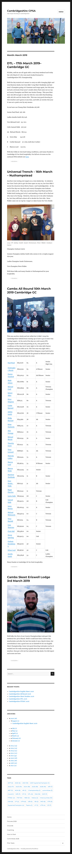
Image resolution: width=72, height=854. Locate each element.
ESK (37, 794)
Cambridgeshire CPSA (21, 10)
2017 (13, 765)
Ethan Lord (12, 550)
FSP (19, 798)
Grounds (10, 826)
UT (36, 805)
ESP (44, 794)
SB (36, 801)
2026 (13, 718)
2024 (13, 748)
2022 (13, 753)
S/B (30, 801)
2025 (13, 746)
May (14, 731)
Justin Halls (12, 496)
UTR (42, 805)
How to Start (11, 834)
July (14, 728)
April (15, 733)
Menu (61, 12)
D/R (18, 794)
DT (24, 794)
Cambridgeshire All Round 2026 (20, 694)
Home (9, 817)
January (16, 741)
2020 (13, 758)
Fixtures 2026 (12, 821)
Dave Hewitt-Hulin (10, 483)
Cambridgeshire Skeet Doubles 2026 (21, 696)
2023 (13, 751)
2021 (13, 756)
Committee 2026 (13, 839)
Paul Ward (11, 363)
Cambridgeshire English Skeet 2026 (21, 691)
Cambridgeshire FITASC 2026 (19, 701)
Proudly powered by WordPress (29, 848)
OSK (10, 801)
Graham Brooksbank (11, 544)
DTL (30, 794)
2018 (13, 763)
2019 (13, 760)
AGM (17, 790)
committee (47, 790)
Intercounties (46, 798)
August (15, 721)
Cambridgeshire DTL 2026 (18, 699)
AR (24, 790)
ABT (10, 790)
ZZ (49, 805)
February (16, 738)
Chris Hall (11, 531)
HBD (27, 798)
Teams (29, 805)
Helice (35, 798)
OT (17, 801)
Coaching (10, 830)
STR (50, 801)
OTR (23, 801)
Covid (11, 794)
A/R (50, 787)
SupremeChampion (16, 805)
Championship (34, 790)
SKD (42, 801)
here (27, 157)
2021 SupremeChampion (39, 783)
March (15, 736)
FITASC (11, 798)
